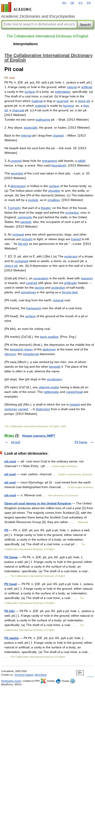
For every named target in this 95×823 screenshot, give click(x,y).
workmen (10, 409)
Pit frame (81, 442)
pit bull (15, 442)
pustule (33, 200)
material (37, 101)
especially (30, 127)
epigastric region (21, 349)
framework (33, 308)
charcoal (18, 110)
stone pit (84, 101)
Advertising (40, 674)
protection (58, 287)
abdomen (49, 349)
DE (72, 3)
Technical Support (23, 674)
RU (64, 3)
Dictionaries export (11, 681)
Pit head (10, 584)
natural (72, 87)
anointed (17, 173)
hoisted (75, 404)
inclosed (18, 234)
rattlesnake (51, 392)
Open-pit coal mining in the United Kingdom (37, 503)
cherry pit (10, 265)
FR (89, 3)
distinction (43, 409)
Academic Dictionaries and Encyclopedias (38, 16)
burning (68, 105)
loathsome (43, 119)
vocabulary (54, 379)
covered (16, 160)
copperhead (74, 392)
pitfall (81, 160)
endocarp (71, 256)
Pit (6, 530)
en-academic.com (17, 7)
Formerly (14, 208)
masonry (87, 278)
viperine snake (49, 387)
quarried (62, 101)
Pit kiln (9, 611)
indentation (62, 91)
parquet (25, 222)
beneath (55, 366)
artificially (70, 283)
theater (46, 208)
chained (58, 135)
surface (30, 91)
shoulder (54, 190)
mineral (58, 300)
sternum (10, 354)
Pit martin (11, 638)
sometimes (28, 292)
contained (21, 261)
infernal (26, 135)
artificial (86, 87)
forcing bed (70, 292)
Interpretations (25, 44)
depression (18, 186)
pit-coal (10, 461)
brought (27, 239)
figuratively (58, 165)
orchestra (72, 212)
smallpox (54, 200)
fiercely (23, 243)
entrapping (49, 160)
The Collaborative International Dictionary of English (47, 36)
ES (81, 3)
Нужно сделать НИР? (38, 435)
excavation (40, 278)
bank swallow (49, 336)
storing (39, 287)
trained (76, 239)
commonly (25, 217)
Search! (85, 24)
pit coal (10, 474)
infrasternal (31, 354)
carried (23, 409)
